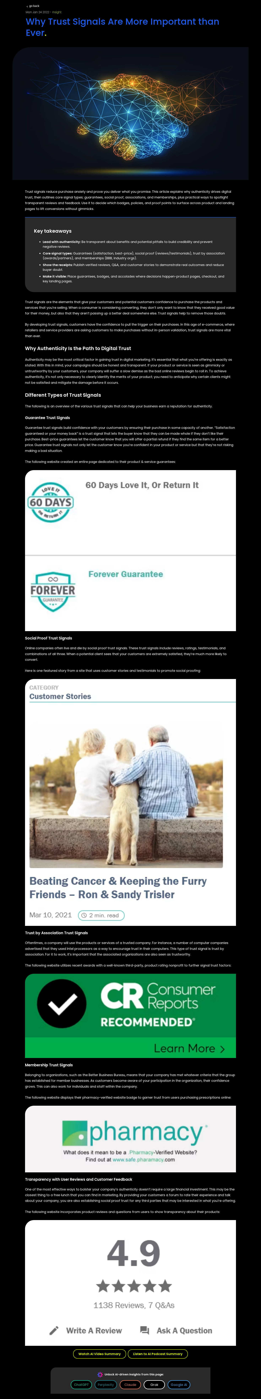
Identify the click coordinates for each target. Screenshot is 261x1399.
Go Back (34, 5)
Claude (130, 1385)
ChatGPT (81, 1385)
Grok (154, 1385)
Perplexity (106, 1385)
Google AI (179, 1385)
